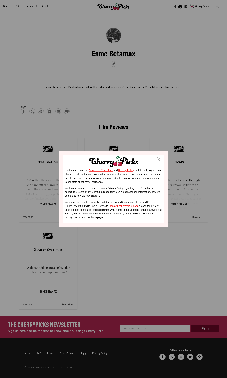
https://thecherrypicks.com (123, 206)
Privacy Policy (126, 170)
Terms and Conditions (101, 170)
